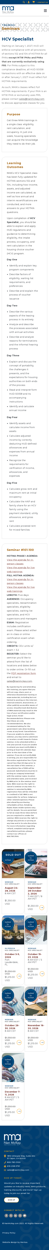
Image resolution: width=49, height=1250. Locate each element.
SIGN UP (11, 1200)
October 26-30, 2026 (12, 1027)
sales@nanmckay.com (31, 99)
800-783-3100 (13, 1162)
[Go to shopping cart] (34, 2)
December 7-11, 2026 (12, 1093)
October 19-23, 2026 (35, 955)
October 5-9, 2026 (12, 955)
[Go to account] (30, 2)
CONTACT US (42, 2)
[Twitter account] (11, 1216)
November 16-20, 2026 (36, 1027)
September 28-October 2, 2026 (35, 891)
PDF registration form (23, 673)
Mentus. (24, 1242)
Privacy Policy (8, 1233)
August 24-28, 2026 (11, 889)
